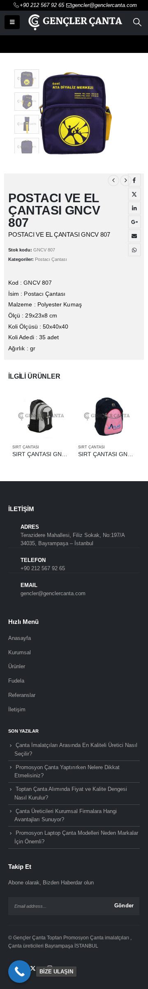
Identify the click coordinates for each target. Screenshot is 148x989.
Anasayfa (19, 638)
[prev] (113, 180)
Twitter (134, 194)
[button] (12, 22)
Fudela (16, 681)
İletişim (16, 709)
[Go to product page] (41, 416)
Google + (134, 221)
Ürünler (16, 666)
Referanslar (21, 695)
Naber (134, 249)
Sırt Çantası (25, 447)
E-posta (134, 235)
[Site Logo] (74, 22)
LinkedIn (134, 208)
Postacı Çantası (51, 259)
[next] (126, 180)
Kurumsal (19, 652)
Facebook (134, 180)
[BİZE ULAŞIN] (19, 971)
